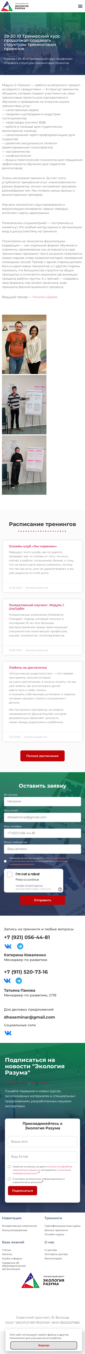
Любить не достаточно (28, 667)
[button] (80, 6)
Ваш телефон (13, 826)
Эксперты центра (56, 1254)
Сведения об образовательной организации (14, 1265)
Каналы (7, 1254)
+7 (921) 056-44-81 (27, 937)
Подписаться (22, 1191)
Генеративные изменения (19, 1225)
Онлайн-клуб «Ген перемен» (33, 546)
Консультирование (14, 1230)
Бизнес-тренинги (56, 1230)
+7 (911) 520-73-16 (26, 972)
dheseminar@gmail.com (29, 1017)
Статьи (6, 1249)
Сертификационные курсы (62, 1225)
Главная (9, 59)
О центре (50, 1249)
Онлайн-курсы (54, 1234)
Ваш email (11, 810)
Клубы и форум (12, 1258)
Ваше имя (11, 794)
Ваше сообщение (15, 842)
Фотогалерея (53, 1258)
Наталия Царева (45, 297)
